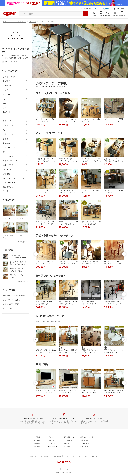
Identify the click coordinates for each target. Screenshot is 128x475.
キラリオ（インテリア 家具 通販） (14, 21)
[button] (119, 8)
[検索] (85, 13)
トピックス (32, 21)
